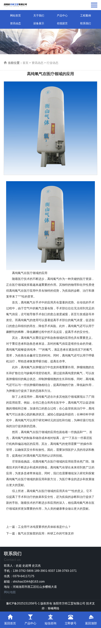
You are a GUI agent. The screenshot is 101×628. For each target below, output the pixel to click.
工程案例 (85, 15)
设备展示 (38, 23)
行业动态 (52, 63)
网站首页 (15, 15)
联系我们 (85, 23)
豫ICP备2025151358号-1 (23, 603)
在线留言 (62, 23)
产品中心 (62, 15)
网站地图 (10, 592)
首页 (25, 63)
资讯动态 (15, 23)
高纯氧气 (53, 279)
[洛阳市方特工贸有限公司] (15, 5)
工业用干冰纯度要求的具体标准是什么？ (44, 527)
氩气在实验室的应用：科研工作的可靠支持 (46, 533)
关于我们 (38, 15)
